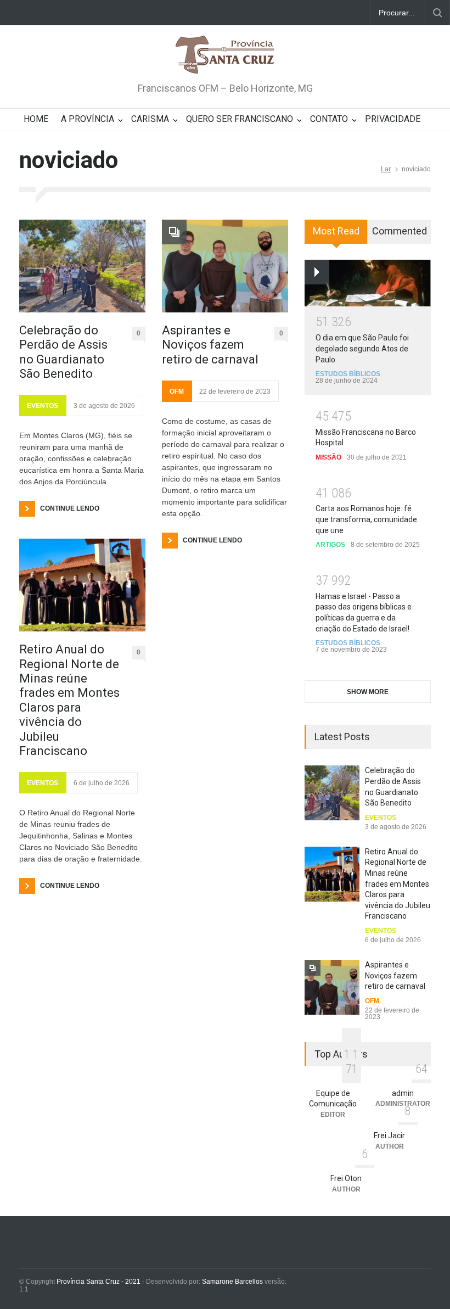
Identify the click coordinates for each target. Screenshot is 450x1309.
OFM (177, 391)
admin (403, 1093)
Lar (386, 169)
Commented (399, 231)
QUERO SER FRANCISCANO (239, 119)
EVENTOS (42, 406)
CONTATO (329, 119)
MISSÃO (328, 457)
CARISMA (150, 119)
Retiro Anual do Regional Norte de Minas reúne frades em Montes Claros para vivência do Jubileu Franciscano (69, 700)
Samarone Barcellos (231, 1281)
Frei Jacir (389, 1135)
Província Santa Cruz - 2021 (98, 1281)
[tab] (336, 235)
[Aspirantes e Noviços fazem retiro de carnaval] (225, 266)
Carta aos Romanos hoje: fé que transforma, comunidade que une (366, 519)
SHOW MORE (368, 692)
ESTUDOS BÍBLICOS (348, 374)
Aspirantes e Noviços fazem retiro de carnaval (210, 344)
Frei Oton (346, 1178)
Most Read (336, 231)
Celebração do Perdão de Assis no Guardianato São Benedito (63, 352)
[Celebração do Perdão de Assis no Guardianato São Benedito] (82, 266)
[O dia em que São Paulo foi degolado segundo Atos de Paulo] (368, 283)
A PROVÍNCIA (87, 119)
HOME (36, 119)
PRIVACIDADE (392, 119)
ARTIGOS (330, 545)
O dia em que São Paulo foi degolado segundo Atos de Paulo (362, 348)
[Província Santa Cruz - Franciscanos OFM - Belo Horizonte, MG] (225, 55)
